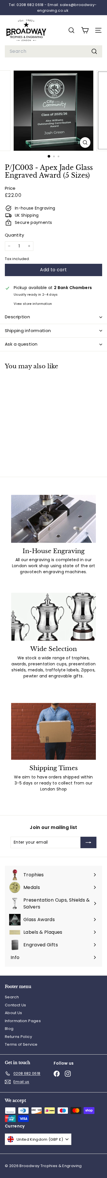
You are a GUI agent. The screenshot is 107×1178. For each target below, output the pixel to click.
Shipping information (28, 331)
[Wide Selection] (53, 617)
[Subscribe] (88, 842)
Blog (9, 1028)
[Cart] (85, 30)
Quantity (14, 235)
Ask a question (21, 344)
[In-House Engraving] (53, 519)
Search (12, 997)
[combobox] (53, 51)
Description (17, 317)
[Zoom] (85, 142)
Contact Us (15, 1005)
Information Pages (23, 1021)
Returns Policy (18, 1036)
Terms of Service (21, 1044)
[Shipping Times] (53, 731)
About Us (13, 1013)
